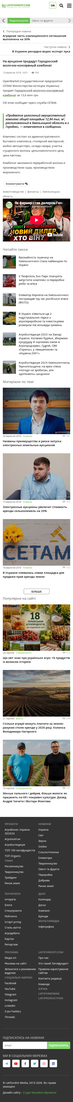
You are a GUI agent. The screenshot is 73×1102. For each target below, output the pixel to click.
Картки (9, 939)
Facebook (10, 983)
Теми (9, 861)
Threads (10, 1017)
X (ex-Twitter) (13, 1011)
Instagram (11, 1000)
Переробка (45, 874)
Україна (43, 829)
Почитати (12, 894)
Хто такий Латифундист (53, 963)
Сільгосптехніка (48, 852)
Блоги (19, 718)
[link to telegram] (6, 1063)
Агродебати (12, 933)
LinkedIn (10, 1005)
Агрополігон (12, 839)
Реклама (11, 952)
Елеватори (45, 858)
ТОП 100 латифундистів (20, 850)
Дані (41, 894)
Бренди (43, 916)
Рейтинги (11, 916)
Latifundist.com (50, 952)
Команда (44, 984)
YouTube (10, 989)
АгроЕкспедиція (15, 844)
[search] (61, 5)
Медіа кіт (10, 958)
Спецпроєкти (23, 652)
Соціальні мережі (18, 977)
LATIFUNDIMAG (49, 993)
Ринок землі (12, 883)
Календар (44, 899)
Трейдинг (11, 877)
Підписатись (58, 1045)
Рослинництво (14, 866)
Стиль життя (13, 927)
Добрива (44, 880)
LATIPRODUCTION (50, 998)
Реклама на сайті (16, 963)
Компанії (44, 910)
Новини (27, 436)
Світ (41, 835)
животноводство (13, 191)
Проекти (11, 824)
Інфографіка (46, 926)
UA (53, 5)
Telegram (10, 994)
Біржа (42, 989)
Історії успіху (13, 922)
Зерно (42, 841)
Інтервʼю (10, 899)
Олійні (42, 846)
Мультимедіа (48, 921)
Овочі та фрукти (42, 20)
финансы (33, 191)
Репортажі (11, 944)
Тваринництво (18, 20)
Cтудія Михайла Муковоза (39, 1092)
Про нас (43, 958)
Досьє (42, 905)
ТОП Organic (13, 856)
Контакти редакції (50, 978)
